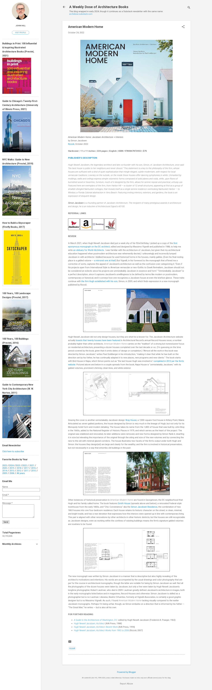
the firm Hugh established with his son (99, 281)
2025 (4, 465)
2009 (4, 473)
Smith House (124, 503)
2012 (19, 470)
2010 (33, 470)
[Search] (189, 7)
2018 (19, 468)
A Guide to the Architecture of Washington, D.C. (96, 620)
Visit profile (20, 33)
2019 (12, 468)
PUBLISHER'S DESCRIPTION (82, 158)
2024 (11, 465)
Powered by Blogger (126, 672)
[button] (183, 27)
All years (21, 473)
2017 (26, 468)
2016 (33, 468)
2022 (24, 465)
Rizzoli (71, 144)
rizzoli (72, 648)
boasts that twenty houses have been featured (98, 340)
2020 (4, 468)
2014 (4, 470)
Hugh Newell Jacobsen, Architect (89, 623)
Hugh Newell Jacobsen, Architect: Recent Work (96, 627)
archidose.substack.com (80, 14)
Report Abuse (126, 683)
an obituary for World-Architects (88, 250)
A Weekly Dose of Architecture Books (98, 7)
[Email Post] (70, 642)
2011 (26, 470)
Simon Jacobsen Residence (144, 507)
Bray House (131, 420)
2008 (12, 473)
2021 (31, 465)
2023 (18, 465)
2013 (12, 470)
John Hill (21, 25)
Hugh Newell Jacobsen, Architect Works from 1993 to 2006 (101, 630)
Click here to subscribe (13, 451)
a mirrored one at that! (105, 260)
